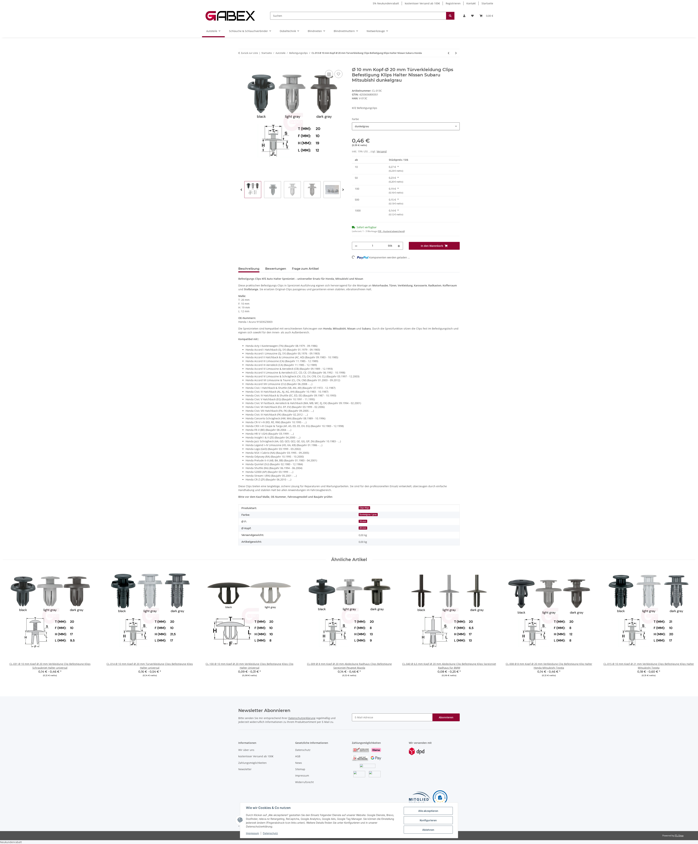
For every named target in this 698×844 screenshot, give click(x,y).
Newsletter (245, 769)
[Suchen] (450, 16)
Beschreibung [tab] (248, 268)
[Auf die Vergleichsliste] (329, 74)
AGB (297, 756)
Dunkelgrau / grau (368, 514)
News (298, 763)
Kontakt (471, 3)
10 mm (363, 521)
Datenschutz (270, 833)
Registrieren (453, 3)
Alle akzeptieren (428, 810)
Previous (241, 189)
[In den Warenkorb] (241, 65)
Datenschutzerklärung (301, 718)
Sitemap (300, 769)
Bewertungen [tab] (275, 268)
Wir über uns (246, 750)
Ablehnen (428, 829)
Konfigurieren (428, 820)
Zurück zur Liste (249, 53)
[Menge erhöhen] (399, 246)
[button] (464, 15)
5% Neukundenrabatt (386, 3)
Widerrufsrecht (304, 782)
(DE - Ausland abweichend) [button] (391, 231)
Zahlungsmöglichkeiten (252, 763)
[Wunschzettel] (472, 15)
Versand (382, 151)
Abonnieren (446, 717)
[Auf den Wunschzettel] (338, 74)
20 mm (363, 528)
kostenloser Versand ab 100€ (422, 3)
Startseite (487, 3)
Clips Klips (364, 507)
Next (343, 189)
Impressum (252, 833)
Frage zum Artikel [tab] (305, 268)
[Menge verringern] (356, 246)
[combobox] (406, 126)
